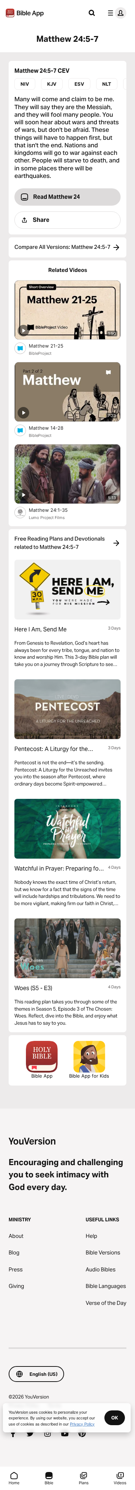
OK (114, 1417)
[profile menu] (115, 13)
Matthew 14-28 (52, 428)
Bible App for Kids (89, 1076)
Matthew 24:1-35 (54, 510)
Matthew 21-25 (52, 346)
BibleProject (40, 353)
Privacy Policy (82, 1424)
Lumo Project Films (47, 517)
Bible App (42, 1076)
